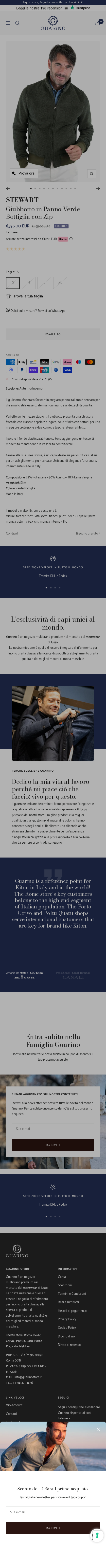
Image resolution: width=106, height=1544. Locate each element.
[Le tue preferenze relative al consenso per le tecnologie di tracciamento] (97, 1535)
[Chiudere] (98, 1429)
